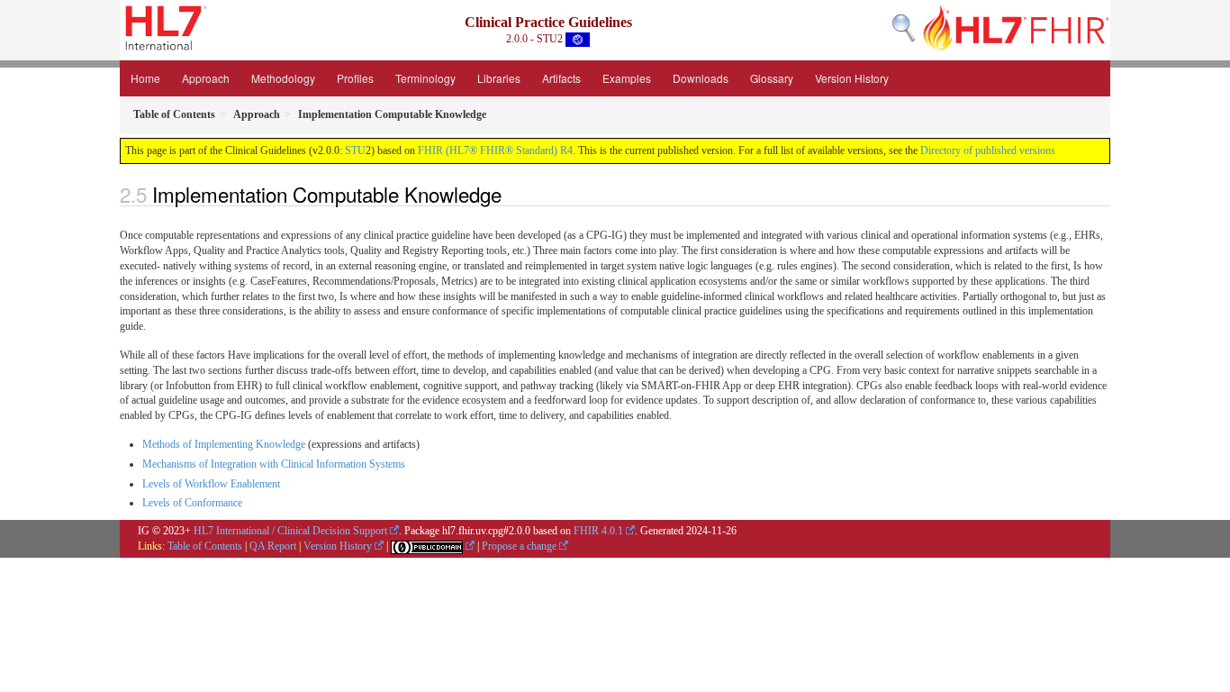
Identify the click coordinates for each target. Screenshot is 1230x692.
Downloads (700, 78)
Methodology (283, 78)
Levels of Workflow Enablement (211, 484)
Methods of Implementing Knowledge (223, 444)
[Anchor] (511, 194)
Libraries (498, 78)
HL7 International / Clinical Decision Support (290, 530)
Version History (852, 78)
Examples (626, 78)
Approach (206, 78)
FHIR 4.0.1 (598, 530)
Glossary (771, 78)
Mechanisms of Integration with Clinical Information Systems (273, 464)
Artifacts (561, 78)
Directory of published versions (987, 150)
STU (355, 150)
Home (145, 78)
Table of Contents (204, 546)
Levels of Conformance (192, 502)
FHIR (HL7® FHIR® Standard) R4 (495, 150)
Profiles (355, 78)
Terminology (425, 78)
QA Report (272, 546)
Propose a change (519, 546)
